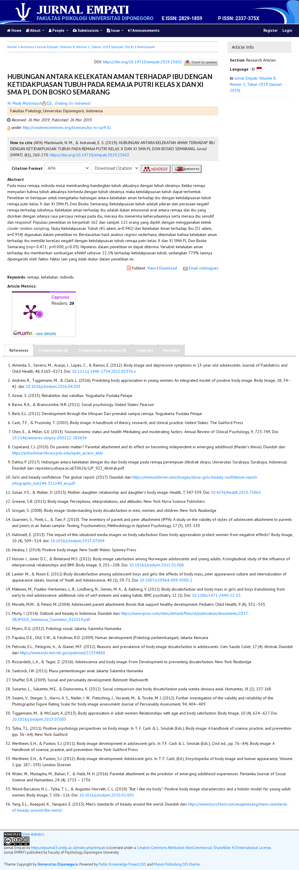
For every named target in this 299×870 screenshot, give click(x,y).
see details (46, 333)
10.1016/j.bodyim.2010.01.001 (106, 795)
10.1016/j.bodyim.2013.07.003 (39, 719)
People (58, 30)
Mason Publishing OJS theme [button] (177, 864)
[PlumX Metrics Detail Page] (30, 311)
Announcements (145, 30)
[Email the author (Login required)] (49, 103)
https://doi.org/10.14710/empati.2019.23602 (142, 62)
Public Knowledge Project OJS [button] (122, 864)
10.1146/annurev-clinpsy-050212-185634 (49, 437)
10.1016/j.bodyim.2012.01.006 (156, 565)
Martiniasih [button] (146, 47)
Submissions (88, 30)
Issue (115, 30)
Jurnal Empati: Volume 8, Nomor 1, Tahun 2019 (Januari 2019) (85, 47)
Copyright (144, 350)
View (151, 268)
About (35, 30)
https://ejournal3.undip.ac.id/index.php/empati (68, 847)
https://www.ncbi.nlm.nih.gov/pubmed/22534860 (62, 652)
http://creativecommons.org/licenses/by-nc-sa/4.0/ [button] (67, 127)
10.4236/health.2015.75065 (236, 492)
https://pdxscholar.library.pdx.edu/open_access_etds (57, 453)
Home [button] (12, 47)
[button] (9, 127)
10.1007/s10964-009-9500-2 (166, 580)
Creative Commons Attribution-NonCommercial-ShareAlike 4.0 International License (204, 847)
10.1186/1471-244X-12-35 (216, 595)
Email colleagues (203, 268)
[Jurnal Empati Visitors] (12, 834)
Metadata (171, 350)
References (18, 350)
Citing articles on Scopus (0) (102, 350)
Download (168, 268)
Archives (27, 47)
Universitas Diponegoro (57, 864)
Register (270, 30)
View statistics (33, 834)
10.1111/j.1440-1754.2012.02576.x (104, 371)
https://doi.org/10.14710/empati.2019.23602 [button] (89, 154)
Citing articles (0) (53, 350)
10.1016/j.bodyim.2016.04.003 (53, 386)
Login (287, 30)
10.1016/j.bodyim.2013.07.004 (77, 540)
